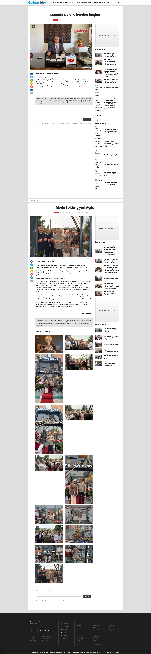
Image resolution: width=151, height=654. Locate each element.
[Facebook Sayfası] (30, 630)
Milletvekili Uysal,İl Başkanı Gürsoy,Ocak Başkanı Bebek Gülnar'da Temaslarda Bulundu (111, 62)
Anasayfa (32, 8)
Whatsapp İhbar (46, 638)
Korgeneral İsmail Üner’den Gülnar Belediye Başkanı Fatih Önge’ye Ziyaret (111, 144)
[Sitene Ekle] (49, 630)
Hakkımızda (32, 636)
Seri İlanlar (95, 640)
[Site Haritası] (46, 630)
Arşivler (65, 632)
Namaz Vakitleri (97, 630)
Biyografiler (112, 630)
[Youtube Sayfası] (38, 630)
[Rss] (44, 630)
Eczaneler (95, 632)
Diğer (62, 3)
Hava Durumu (96, 625)
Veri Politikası (32, 640)
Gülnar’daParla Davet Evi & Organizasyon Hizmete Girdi (111, 173)
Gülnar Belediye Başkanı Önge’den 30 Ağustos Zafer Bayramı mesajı (111, 81)
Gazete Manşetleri (98, 644)
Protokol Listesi (93, 3)
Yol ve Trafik (96, 628)
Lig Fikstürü (96, 634)
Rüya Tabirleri (112, 632)
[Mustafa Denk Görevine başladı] (61, 46)
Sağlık (101, 3)
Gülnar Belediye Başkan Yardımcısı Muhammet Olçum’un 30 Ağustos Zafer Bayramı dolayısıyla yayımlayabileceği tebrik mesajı (111, 72)
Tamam (116, 652)
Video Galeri (66, 626)
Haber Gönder (46, 640)
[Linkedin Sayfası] (41, 630)
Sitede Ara (112, 625)
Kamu (67, 3)
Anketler (111, 628)
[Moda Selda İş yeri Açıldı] (61, 237)
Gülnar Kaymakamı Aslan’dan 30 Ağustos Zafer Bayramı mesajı (110, 54)
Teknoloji (84, 3)
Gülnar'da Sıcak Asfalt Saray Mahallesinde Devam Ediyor (110, 184)
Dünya (72, 3)
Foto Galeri (66, 623)
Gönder (87, 119)
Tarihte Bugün (97, 636)
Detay (109, 652)
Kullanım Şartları (46, 636)
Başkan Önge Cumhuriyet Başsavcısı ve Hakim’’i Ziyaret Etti (111, 131)
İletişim (64, 638)
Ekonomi (56, 3)
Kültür (78, 3)
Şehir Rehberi (96, 642)
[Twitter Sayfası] (32, 630)
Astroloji (111, 634)
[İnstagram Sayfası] (35, 630)
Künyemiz (65, 635)
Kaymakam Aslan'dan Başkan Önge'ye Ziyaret (111, 163)
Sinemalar (95, 638)
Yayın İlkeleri (32, 638)
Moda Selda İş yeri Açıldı (111, 87)
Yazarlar (64, 629)
